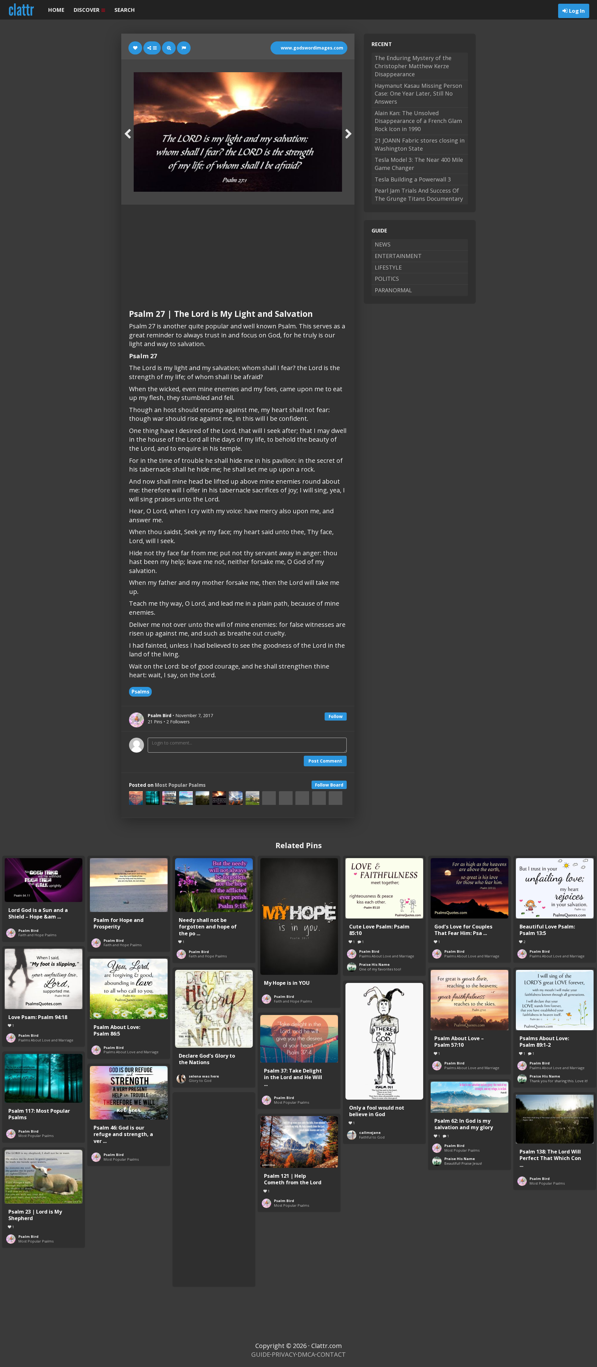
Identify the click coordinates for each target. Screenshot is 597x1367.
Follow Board (329, 785)
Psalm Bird (28, 930)
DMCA (306, 1354)
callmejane (370, 1132)
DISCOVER (87, 9)
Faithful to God (372, 1137)
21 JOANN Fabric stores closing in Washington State (420, 144)
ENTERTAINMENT (398, 256)
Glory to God (200, 1080)
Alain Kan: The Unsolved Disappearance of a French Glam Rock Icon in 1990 (418, 121)
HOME (56, 9)
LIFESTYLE (388, 267)
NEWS (383, 244)
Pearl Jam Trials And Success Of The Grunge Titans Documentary (419, 194)
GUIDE (260, 1354)
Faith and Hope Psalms (37, 934)
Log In (577, 10)
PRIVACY (284, 1354)
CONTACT (331, 1354)
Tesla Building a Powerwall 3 (413, 179)
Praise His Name (374, 964)
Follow (336, 716)
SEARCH (124, 9)
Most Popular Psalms (180, 785)
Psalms (140, 691)
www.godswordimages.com (311, 48)
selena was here (204, 1076)
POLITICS (387, 278)
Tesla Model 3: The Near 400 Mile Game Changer (419, 163)
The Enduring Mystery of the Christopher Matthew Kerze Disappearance (413, 66)
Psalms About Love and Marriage (386, 956)
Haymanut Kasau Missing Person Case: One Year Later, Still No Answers (418, 93)
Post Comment (325, 761)
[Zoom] (169, 47)
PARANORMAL (393, 290)
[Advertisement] (238, 251)
